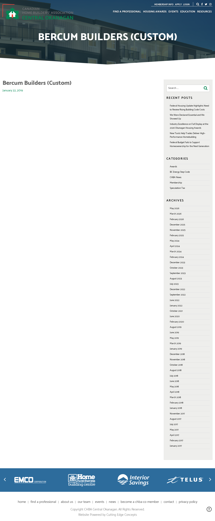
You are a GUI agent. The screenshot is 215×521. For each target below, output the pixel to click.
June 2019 (174, 333)
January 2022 (176, 306)
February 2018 (176, 403)
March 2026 (175, 214)
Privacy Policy (188, 502)
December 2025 (177, 225)
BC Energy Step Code (180, 172)
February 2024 (177, 257)
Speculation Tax (177, 188)
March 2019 (175, 343)
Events (173, 12)
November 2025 (177, 230)
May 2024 (174, 241)
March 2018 (175, 397)
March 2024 (175, 252)
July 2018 (174, 376)
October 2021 (176, 311)
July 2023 (174, 284)
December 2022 (177, 289)
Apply (178, 4)
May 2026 (174, 208)
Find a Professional (127, 12)
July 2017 (174, 424)
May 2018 (174, 387)
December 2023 (177, 263)
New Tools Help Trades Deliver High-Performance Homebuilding (187, 135)
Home (22, 502)
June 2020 (175, 316)
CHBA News (175, 177)
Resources (204, 12)
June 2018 (174, 381)
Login (186, 4)
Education (187, 12)
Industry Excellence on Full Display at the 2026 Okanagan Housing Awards (189, 126)
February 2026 (177, 219)
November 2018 (177, 360)
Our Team (84, 502)
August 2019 (175, 327)
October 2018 (176, 365)
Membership (176, 183)
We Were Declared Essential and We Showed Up (187, 117)
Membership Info (164, 4)
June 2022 (174, 300)
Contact (169, 502)
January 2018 (176, 408)
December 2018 (177, 354)
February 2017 (176, 441)
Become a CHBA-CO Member (140, 502)
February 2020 (177, 322)
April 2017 (174, 435)
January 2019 (176, 349)
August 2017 (175, 419)
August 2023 (176, 279)
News (112, 502)
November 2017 (177, 414)
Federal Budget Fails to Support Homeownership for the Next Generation (189, 144)
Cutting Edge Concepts (121, 515)
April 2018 (174, 392)
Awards (173, 167)
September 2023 (177, 273)
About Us (67, 502)
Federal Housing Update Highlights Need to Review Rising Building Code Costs (189, 108)
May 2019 (174, 338)
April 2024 (175, 246)
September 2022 (178, 295)
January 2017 (176, 446)
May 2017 (174, 430)
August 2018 (175, 370)
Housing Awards (154, 12)
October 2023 (176, 268)
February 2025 (177, 235)
